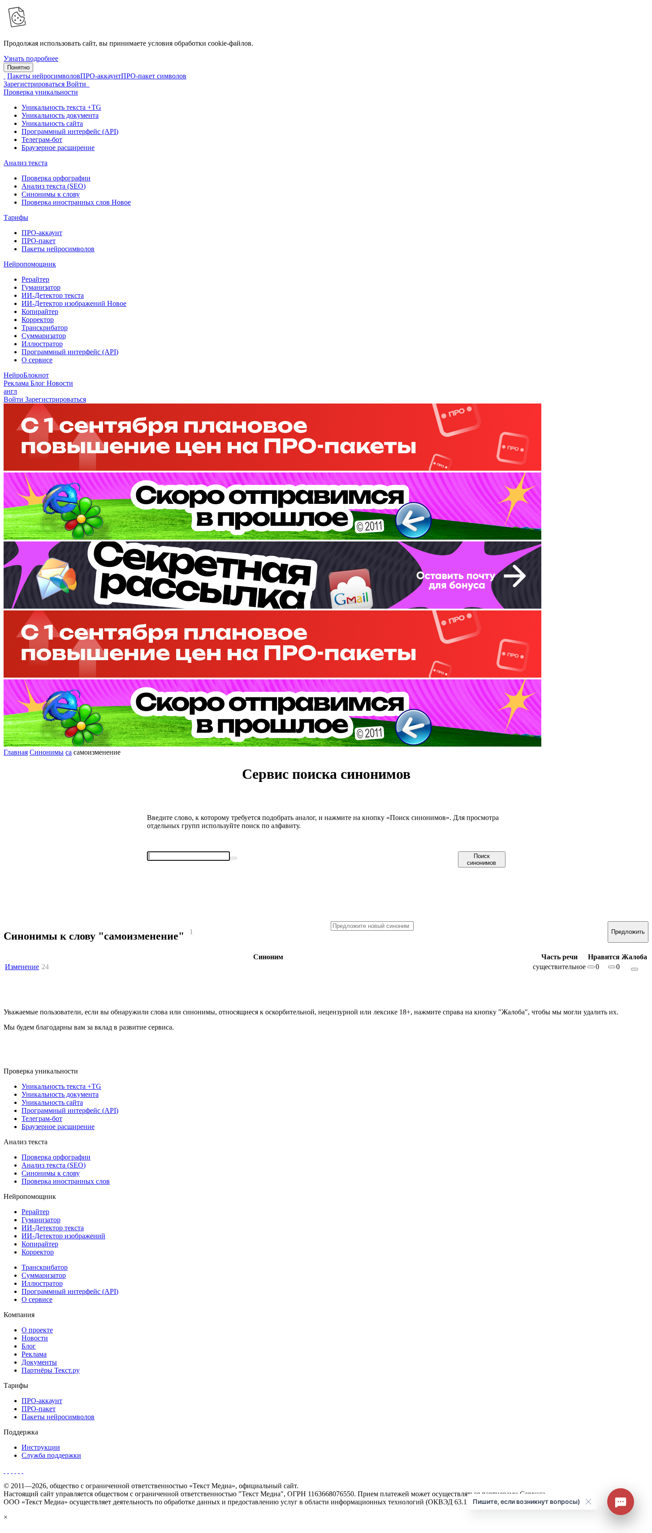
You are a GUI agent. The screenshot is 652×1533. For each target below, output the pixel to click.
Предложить (628, 931)
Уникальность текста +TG (61, 107)
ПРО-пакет (39, 241)
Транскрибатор (45, 327)
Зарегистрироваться (35, 84)
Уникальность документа (60, 115)
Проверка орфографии (56, 178)
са (68, 752)
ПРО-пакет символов (153, 76)
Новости (35, 1338)
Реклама (17, 383)
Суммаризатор (44, 335)
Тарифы (16, 217)
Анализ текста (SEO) (54, 186)
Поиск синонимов (481, 859)
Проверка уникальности (41, 92)
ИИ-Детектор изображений (74, 303)
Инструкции (41, 1447)
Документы (39, 1362)
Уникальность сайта (52, 123)
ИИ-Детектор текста (53, 295)
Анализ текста (25, 163)
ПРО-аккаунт (100, 76)
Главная (16, 752)
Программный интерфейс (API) (70, 131)
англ (10, 391)
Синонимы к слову (51, 194)
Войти (77, 84)
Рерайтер (35, 279)
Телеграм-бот (42, 139)
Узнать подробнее (31, 58)
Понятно (18, 67)
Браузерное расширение (58, 147)
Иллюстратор (42, 344)
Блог (38, 383)
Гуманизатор (41, 287)
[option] (326, 506)
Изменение (22, 966)
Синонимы (47, 752)
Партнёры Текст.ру (51, 1370)
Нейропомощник (30, 264)
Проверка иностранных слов (76, 202)
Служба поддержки (51, 1455)
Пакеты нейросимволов (43, 76)
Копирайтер (40, 311)
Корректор (38, 319)
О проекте (37, 1330)
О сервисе (37, 360)
